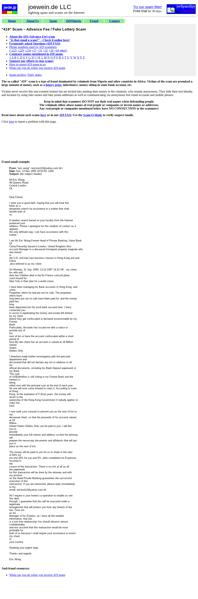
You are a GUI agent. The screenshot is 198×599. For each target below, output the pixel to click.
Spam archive (17, 74)
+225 (13, 50)
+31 (39, 50)
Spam (53, 21)
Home (12, 21)
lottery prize (53, 85)
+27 (34, 50)
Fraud (94, 21)
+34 (51, 50)
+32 (45, 50)
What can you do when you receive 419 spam (37, 68)
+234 (28, 50)
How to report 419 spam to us (27, 64)
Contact (114, 21)
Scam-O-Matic (92, 115)
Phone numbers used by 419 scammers (33, 47)
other (63, 50)
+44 (56, 50)
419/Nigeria (73, 21)
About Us (32, 21)
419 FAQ (65, 115)
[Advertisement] (165, 50)
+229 (20, 50)
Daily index (34, 74)
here (43, 115)
